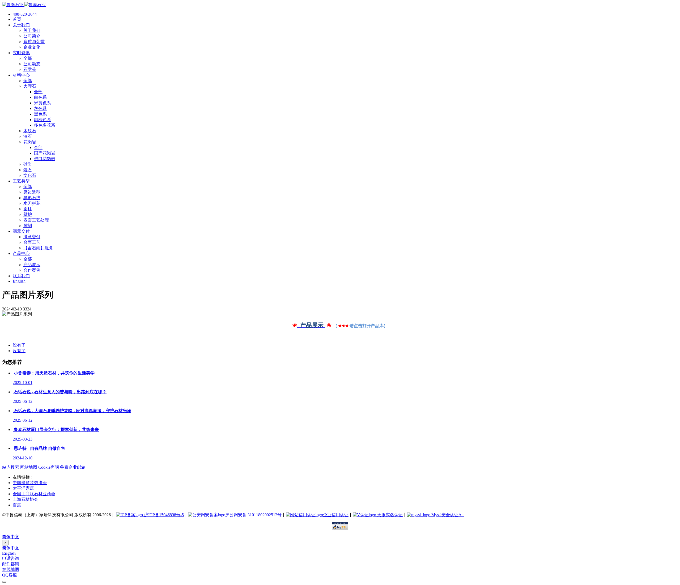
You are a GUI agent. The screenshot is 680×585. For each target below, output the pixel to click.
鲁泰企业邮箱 (73, 467)
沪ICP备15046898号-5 (163, 515)
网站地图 (28, 467)
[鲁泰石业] (24, 4)
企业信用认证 (335, 515)
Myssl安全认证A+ (447, 515)
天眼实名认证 (389, 515)
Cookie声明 (48, 467)
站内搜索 (10, 467)
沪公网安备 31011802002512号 (253, 515)
